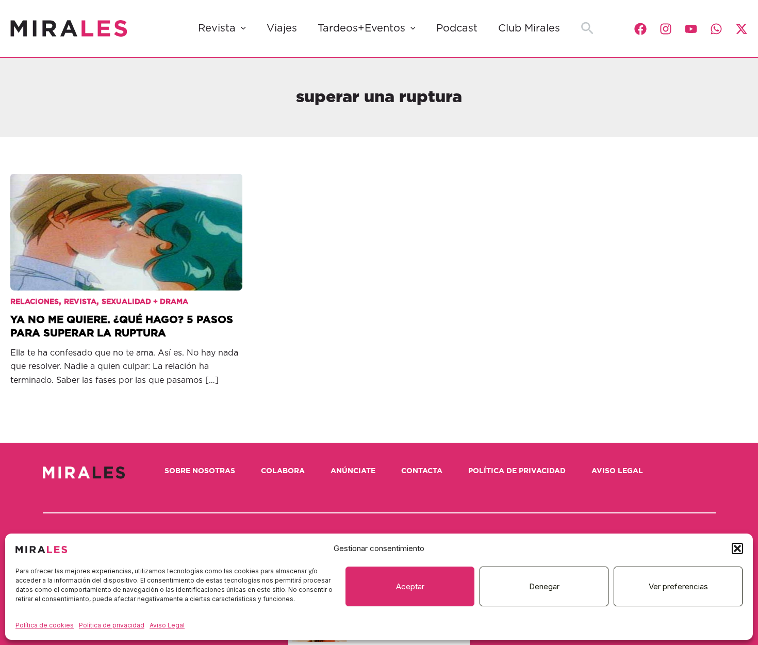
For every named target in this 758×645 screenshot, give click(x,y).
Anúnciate (353, 471)
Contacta (421, 471)
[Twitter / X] (741, 29)
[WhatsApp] (716, 29)
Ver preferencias (678, 586)
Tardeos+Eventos (361, 28)
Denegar (544, 586)
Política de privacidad (111, 625)
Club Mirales (529, 28)
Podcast (456, 28)
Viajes (282, 28)
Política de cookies (44, 625)
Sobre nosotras (199, 471)
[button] (737, 548)
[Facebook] (640, 29)
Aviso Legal (167, 625)
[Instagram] (666, 29)
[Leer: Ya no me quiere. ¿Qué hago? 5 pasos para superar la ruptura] (126, 224)
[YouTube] (691, 29)
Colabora (283, 471)
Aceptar (410, 586)
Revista (217, 28)
